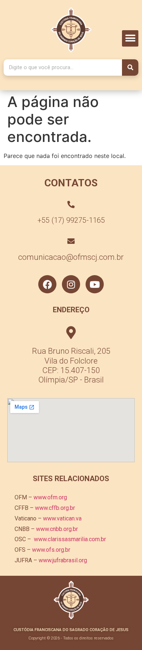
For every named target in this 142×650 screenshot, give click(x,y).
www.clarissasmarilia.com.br (70, 539)
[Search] (130, 67)
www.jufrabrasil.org (63, 560)
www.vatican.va (62, 518)
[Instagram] (71, 284)
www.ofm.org (50, 497)
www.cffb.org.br (55, 507)
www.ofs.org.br (51, 549)
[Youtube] (95, 284)
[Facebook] (47, 284)
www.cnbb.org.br (57, 529)
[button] (130, 38)
